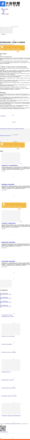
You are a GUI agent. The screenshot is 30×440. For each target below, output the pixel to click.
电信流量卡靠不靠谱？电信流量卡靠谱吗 (8, 261)
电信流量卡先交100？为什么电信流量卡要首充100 (10, 165)
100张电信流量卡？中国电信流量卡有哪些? (9, 223)
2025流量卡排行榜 (4, 9)
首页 (2, 8)
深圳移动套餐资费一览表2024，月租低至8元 (8, 316)
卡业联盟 (1, 44)
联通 (3, 11)
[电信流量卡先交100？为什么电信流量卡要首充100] (11, 163)
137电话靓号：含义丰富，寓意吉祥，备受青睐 (8, 336)
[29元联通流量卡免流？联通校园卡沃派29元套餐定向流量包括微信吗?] (11, 414)
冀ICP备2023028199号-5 (13, 423)
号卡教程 (3, 13)
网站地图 (18, 423)
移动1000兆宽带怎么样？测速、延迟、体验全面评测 (9, 352)
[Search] (6, 30)
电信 (3, 12)
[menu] (0, 0)
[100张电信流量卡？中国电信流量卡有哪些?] (11, 221)
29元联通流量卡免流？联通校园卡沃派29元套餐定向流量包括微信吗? (11, 415)
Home (4, 34)
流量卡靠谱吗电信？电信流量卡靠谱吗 (8, 184)
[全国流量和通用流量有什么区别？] (11, 370)
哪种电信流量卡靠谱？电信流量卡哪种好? (8, 242)
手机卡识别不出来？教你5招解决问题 (7, 344)
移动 (3, 10)
